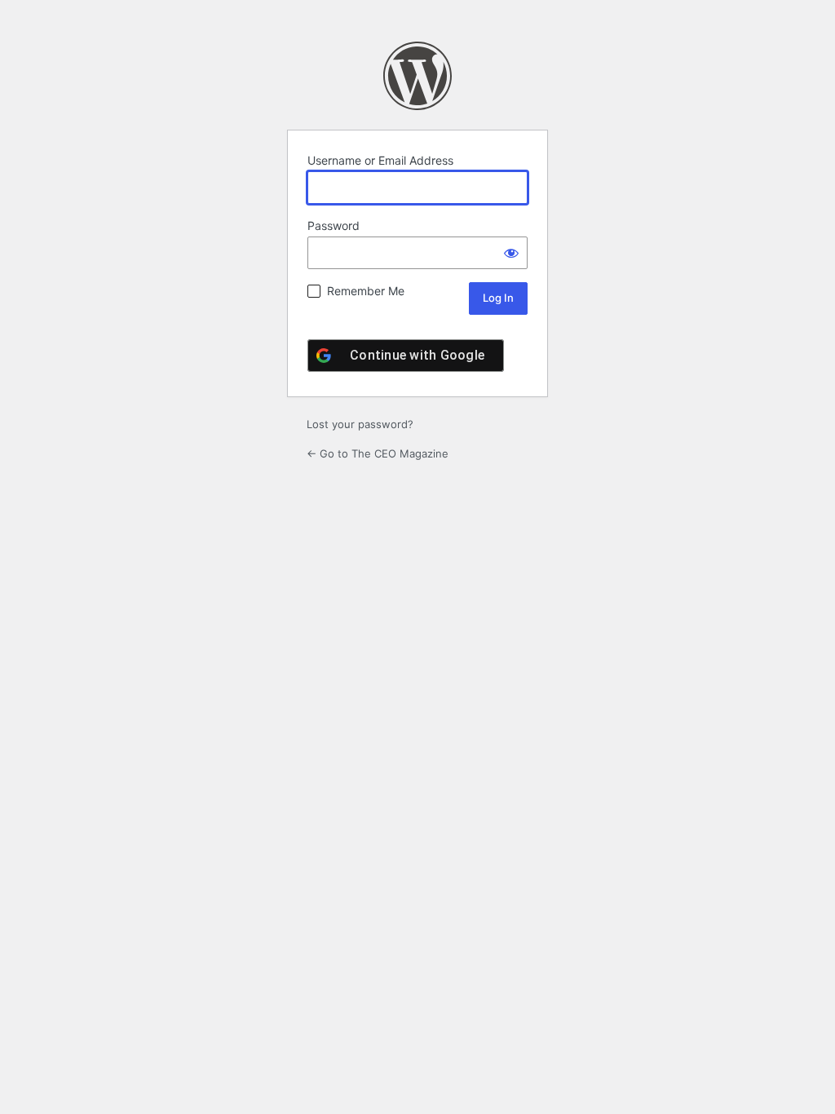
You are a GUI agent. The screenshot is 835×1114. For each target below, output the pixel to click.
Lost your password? (360, 424)
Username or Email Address (380, 160)
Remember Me (365, 291)
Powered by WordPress (417, 76)
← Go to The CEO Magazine (377, 453)
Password (333, 225)
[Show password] (511, 253)
